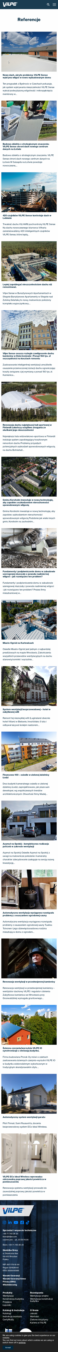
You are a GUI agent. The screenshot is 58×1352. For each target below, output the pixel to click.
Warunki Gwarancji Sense (14, 1279)
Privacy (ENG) (9, 1281)
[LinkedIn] (10, 1222)
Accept (8, 1347)
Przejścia (7, 1302)
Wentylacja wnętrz (39, 1295)
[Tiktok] (27, 1222)
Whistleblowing (10, 1285)
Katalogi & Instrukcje (14, 1310)
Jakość (33, 1313)
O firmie (34, 1310)
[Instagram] (4, 1222)
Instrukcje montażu (12, 1316)
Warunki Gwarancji (11, 1275)
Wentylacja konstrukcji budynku (41, 1300)
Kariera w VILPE (38, 1322)
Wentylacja (8, 1295)
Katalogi (7, 1313)
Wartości (34, 1316)
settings (22, 1342)
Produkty (7, 1292)
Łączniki (7, 1305)
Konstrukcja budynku (13, 1299)
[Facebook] (22, 1222)
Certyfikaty (8, 1319)
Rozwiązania (36, 1292)
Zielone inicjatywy (39, 1319)
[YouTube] (16, 1222)
